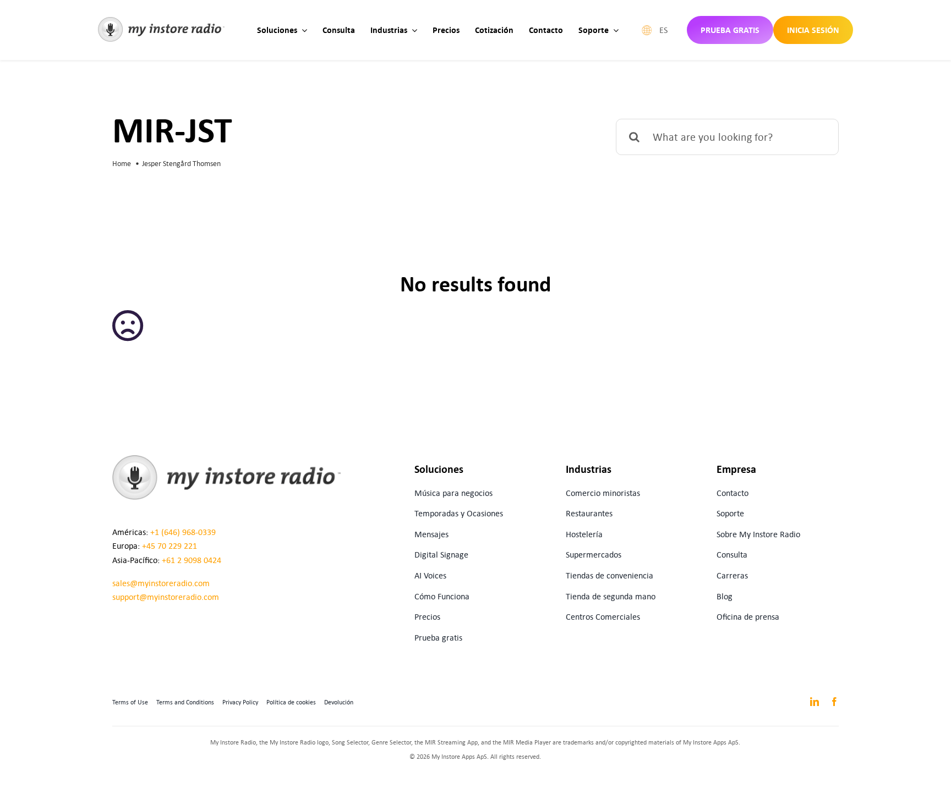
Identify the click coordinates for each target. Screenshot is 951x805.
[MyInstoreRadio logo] (161, 21)
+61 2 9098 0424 (191, 560)
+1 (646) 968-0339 (183, 532)
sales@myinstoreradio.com (161, 583)
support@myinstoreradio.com (165, 597)
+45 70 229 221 (169, 546)
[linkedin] (814, 701)
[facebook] (834, 701)
